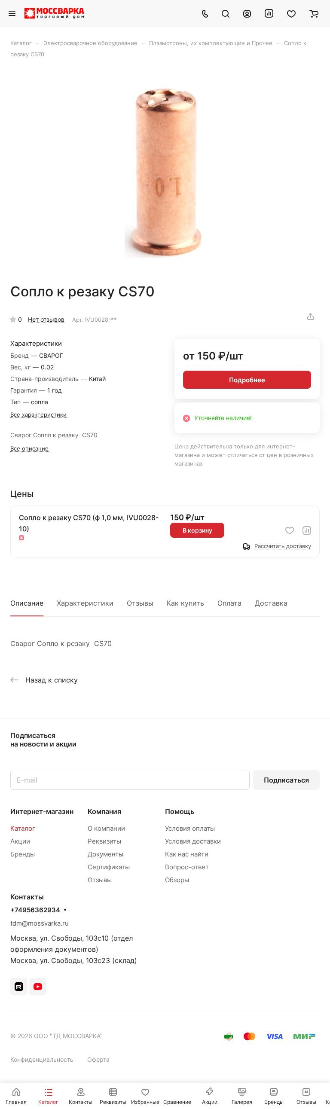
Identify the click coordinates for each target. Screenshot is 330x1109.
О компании (106, 828)
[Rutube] (19, 986)
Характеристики (85, 603)
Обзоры (177, 880)
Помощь (179, 811)
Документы (105, 854)
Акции (20, 841)
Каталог (22, 828)
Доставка (271, 603)
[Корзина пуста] (313, 13)
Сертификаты (109, 867)
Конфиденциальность (41, 1059)
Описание (26, 603)
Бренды (22, 854)
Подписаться (286, 780)
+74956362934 (35, 910)
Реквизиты (104, 841)
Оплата (229, 603)
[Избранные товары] (291, 13)
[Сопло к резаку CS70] (165, 170)
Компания (104, 811)
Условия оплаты (190, 828)
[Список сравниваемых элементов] (269, 13)
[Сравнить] (306, 530)
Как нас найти (186, 854)
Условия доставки (193, 841)
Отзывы (140, 603)
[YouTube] (37, 986)
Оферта (98, 1059)
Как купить (185, 603)
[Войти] (247, 13)
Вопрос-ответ (187, 867)
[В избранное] (289, 530)
